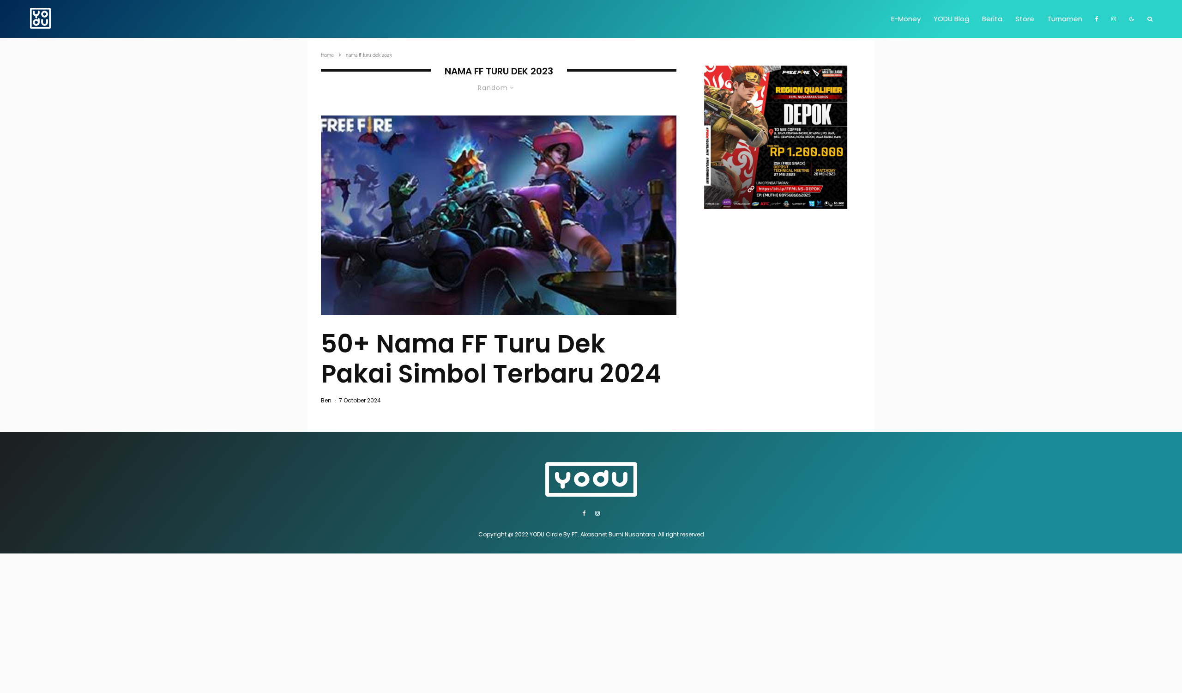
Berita (992, 19)
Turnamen (1064, 19)
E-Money (906, 19)
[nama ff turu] (498, 215)
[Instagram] (1113, 19)
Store (1024, 19)
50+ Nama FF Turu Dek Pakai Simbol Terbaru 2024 (491, 359)
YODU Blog (951, 19)
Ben (326, 400)
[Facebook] (1097, 19)
